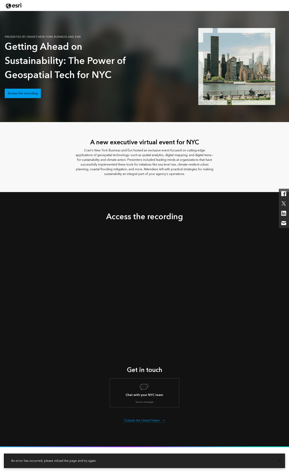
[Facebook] (284, 194)
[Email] (284, 223)
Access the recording (23, 93)
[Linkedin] (284, 213)
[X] (284, 203)
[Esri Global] (14, 6)
